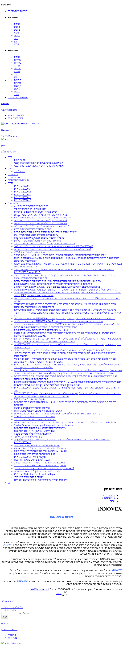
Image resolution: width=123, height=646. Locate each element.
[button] (17, 11)
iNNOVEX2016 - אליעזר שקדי (30, 456)
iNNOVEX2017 (22, 188)
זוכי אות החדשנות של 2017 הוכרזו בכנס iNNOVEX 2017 (42, 330)
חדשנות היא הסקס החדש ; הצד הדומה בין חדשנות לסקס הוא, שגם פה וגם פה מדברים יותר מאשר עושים (65, 422)
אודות (10, 157)
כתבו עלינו (13, 203)
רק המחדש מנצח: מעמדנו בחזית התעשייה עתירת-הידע (40, 448)
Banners (5, 103)
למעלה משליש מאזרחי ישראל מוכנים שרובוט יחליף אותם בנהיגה (45, 232)
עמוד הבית (110, 495)
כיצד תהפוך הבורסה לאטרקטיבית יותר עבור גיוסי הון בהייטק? (44, 468)
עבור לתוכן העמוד (16, 115)
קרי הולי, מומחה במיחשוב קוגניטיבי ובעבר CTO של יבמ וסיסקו (44, 243)
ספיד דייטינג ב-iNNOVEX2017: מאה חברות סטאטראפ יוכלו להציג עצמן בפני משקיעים (57, 286)
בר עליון (4, 145)
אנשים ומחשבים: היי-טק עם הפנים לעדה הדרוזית (38, 410)
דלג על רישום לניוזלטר (12, 607)
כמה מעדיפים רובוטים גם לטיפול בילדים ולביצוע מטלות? (41, 226)
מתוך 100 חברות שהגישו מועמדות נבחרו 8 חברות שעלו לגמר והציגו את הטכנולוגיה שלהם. (57, 281)
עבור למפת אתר (16, 118)
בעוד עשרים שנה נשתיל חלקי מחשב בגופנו (34, 454)
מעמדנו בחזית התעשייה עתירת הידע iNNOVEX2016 (40, 451)
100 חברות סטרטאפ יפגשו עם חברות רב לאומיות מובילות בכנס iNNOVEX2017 (53, 246)
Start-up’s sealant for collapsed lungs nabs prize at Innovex (43, 425)
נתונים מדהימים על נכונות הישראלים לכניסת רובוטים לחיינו (42, 217)
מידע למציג (19, 171)
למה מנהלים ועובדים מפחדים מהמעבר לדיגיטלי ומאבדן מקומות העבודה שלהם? (52, 249)
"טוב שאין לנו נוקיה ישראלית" (28, 436)
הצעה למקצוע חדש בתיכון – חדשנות (32, 459)
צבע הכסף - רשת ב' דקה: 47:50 (29, 252)
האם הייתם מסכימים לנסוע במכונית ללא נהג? (36, 234)
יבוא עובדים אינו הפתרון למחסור (30, 209)
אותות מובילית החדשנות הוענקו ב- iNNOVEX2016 (39, 462)
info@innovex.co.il (39, 589)
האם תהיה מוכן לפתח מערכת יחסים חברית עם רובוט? (40, 220)
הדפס (59, 593)
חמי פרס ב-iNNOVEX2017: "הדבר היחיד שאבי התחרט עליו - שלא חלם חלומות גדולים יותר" (60, 255)
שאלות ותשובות (15, 177)
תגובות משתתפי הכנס (18, 180)
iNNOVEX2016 (22, 191)
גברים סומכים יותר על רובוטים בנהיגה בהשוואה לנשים (40, 223)
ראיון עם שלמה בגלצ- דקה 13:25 (30, 399)
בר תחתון (4, 623)
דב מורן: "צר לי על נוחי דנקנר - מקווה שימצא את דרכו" (40, 479)
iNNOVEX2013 (22, 200)
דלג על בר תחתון (9, 629)
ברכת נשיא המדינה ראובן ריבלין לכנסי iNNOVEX (38, 162)
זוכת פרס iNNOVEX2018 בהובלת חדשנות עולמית (39, 237)
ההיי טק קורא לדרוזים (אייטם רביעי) (32, 407)
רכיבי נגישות (6, 5)
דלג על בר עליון (8, 151)
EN (9, 482)
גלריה (10, 183)
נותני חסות (13, 174)
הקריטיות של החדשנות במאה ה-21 (31, 206)
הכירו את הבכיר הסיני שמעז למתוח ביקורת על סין (38, 240)
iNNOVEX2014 (22, 197)
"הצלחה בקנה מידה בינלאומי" (28, 477)
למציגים (11, 168)
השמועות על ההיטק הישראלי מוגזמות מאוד (35, 419)
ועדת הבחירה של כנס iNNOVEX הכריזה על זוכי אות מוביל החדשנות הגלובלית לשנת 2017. (58, 321)
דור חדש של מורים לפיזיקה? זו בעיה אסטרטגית (37, 471)
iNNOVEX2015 (22, 194)
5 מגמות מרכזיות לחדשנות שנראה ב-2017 (34, 416)
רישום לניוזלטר (7, 601)
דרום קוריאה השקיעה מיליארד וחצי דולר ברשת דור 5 (40, 465)
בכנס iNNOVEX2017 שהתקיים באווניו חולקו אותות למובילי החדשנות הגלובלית (53, 283)
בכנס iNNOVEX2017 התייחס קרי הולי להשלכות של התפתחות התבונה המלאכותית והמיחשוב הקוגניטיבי (65, 289)
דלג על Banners (9, 109)
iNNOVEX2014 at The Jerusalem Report (35, 474)
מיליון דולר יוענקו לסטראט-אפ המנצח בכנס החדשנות (40, 428)
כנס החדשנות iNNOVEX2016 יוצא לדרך (34, 430)
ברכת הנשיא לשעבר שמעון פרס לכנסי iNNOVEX (39, 165)
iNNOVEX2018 (22, 185)
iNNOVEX (109, 498)
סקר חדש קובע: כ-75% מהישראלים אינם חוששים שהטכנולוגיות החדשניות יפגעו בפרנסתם (58, 413)
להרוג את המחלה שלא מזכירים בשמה (32, 433)
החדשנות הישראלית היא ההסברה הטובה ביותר (37, 445)
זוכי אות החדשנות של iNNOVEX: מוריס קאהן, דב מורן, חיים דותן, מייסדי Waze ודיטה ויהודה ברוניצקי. (64, 318)
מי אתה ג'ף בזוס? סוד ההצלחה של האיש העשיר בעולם (40, 214)
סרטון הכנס (19, 160)
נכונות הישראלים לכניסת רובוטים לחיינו (33, 229)
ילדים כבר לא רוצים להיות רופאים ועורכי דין (35, 211)
